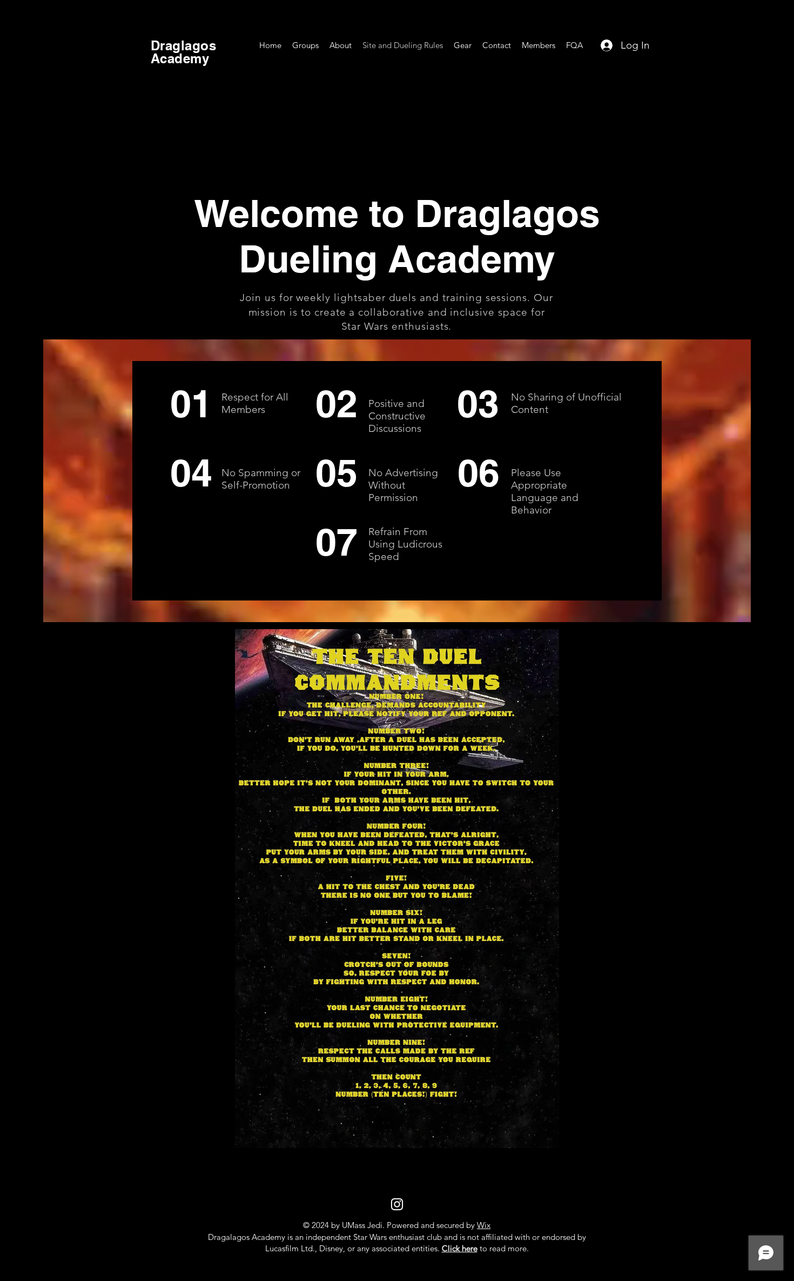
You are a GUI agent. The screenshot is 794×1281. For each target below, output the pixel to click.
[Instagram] (397, 1204)
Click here (459, 1248)
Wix (483, 1225)
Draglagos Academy (183, 52)
